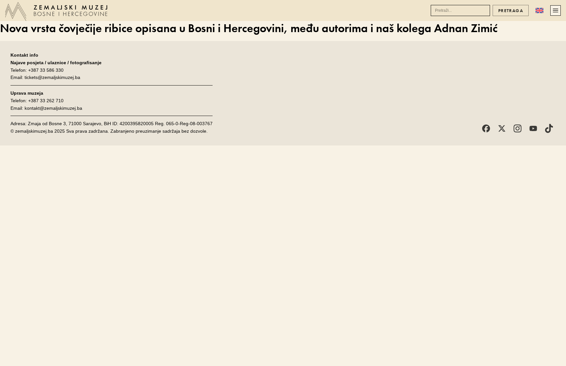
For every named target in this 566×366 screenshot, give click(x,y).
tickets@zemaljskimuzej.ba (52, 77)
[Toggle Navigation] (555, 10)
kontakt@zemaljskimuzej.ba (53, 108)
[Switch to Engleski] (539, 10)
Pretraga (510, 10)
